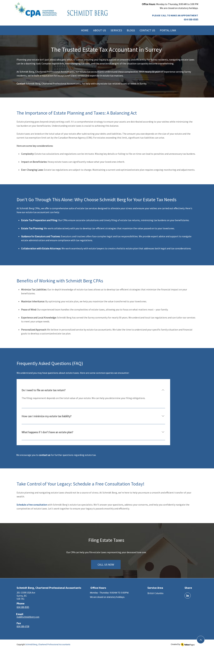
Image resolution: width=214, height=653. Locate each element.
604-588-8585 (191, 19)
